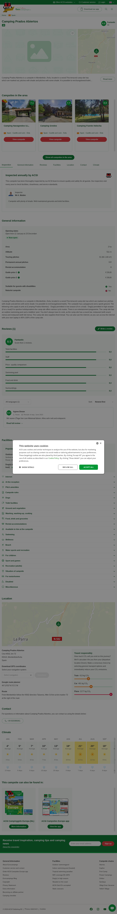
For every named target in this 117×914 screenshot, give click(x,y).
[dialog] (58, 457)
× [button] (100, 443)
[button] (26, 467)
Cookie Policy (53, 458)
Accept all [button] (89, 467)
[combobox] (97, 443)
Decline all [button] (68, 467)
